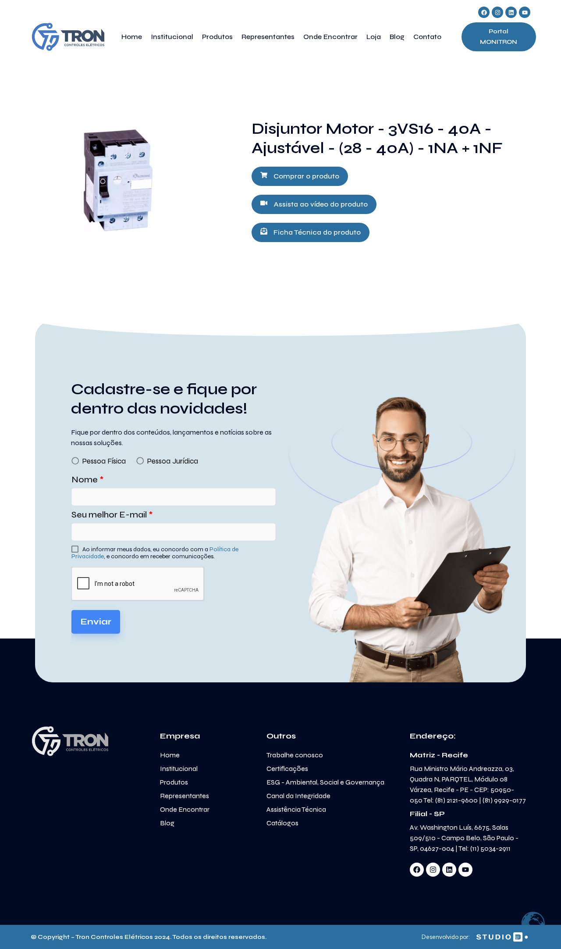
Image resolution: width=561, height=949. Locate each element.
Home (131, 36)
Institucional (172, 36)
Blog (397, 36)
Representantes (268, 36)
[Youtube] (524, 12)
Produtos (217, 36)
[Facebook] (484, 12)
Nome (87, 479)
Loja (373, 36)
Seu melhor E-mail (112, 514)
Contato (427, 36)
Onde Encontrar (330, 36)
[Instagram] (497, 12)
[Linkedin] (511, 12)
